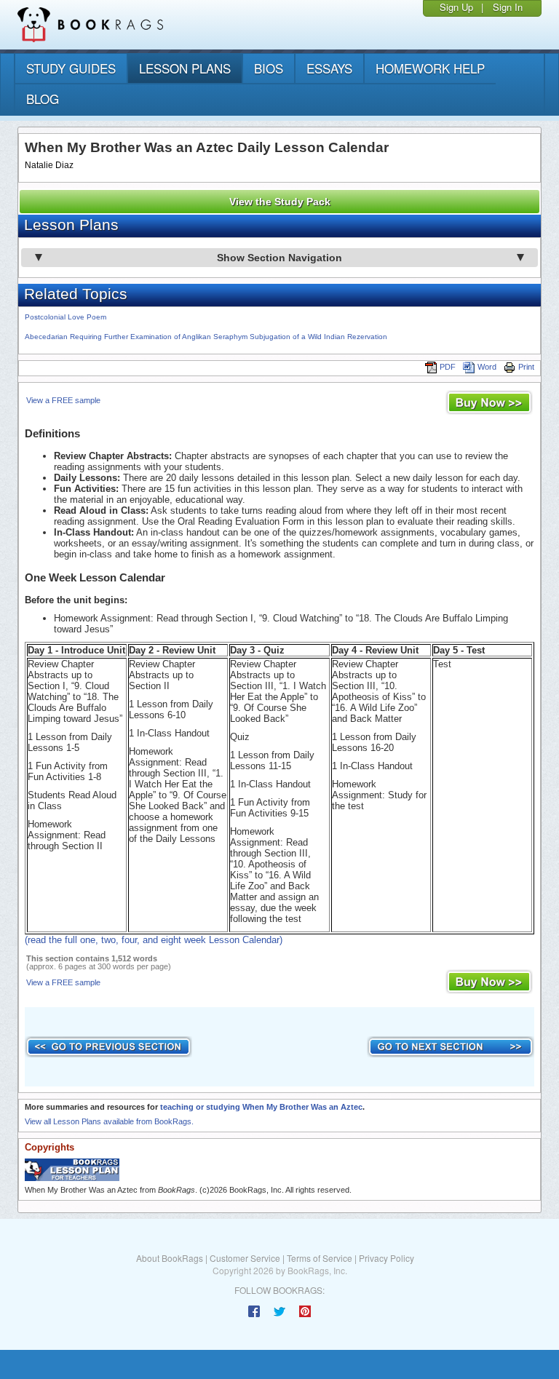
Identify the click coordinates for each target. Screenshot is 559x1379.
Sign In (508, 7)
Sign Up (456, 7)
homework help (430, 68)
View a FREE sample (63, 400)
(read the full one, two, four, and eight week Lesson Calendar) (153, 939)
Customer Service (245, 1258)
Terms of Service (319, 1258)
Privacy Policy (386, 1258)
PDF (448, 366)
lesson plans (185, 68)
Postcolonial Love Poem (65, 317)
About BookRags (169, 1258)
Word (486, 366)
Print (526, 366)
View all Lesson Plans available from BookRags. (109, 1121)
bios (268, 68)
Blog (42, 99)
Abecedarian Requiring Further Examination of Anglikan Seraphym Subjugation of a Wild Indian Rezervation (206, 337)
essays (329, 68)
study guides (71, 68)
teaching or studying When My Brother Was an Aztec (261, 1106)
